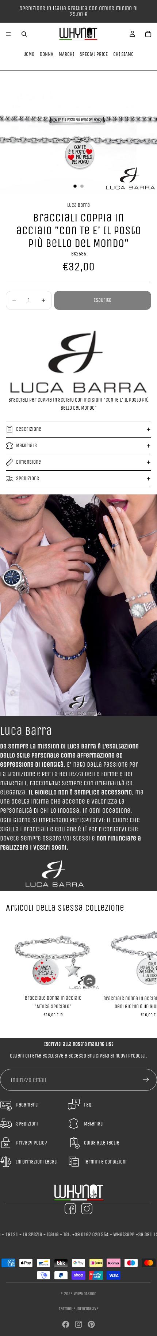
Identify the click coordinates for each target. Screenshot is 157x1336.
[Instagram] (78, 1324)
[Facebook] (65, 1324)
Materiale (26, 446)
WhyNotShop (85, 1293)
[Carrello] (148, 34)
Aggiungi (95, 981)
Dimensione (28, 462)
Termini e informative (79, 1308)
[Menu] (8, 34)
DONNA (46, 54)
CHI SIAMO (123, 54)
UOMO (28, 54)
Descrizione (28, 429)
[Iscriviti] (146, 1080)
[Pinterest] (91, 1324)
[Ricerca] (24, 34)
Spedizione (27, 478)
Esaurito (102, 300)
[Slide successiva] (143, 973)
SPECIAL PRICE (94, 54)
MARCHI (66, 54)
